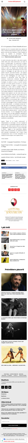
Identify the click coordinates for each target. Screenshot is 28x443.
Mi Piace (24, 167)
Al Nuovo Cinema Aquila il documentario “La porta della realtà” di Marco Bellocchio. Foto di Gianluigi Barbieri (13, 405)
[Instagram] (6, 387)
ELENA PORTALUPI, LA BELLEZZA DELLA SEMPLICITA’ (17, 260)
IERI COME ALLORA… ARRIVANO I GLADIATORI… (13, 365)
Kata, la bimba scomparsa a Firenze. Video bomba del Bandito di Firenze (18, 233)
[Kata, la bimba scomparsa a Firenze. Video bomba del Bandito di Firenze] (5, 233)
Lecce (14, 160)
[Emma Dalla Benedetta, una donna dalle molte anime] (5, 240)
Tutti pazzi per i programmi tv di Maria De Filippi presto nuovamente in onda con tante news (13, 409)
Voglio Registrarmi (13, 425)
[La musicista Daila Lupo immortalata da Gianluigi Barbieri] (14, 307)
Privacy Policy (14, 428)
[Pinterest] (15, 189)
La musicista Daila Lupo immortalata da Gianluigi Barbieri (14, 318)
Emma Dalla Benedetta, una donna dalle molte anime (17, 240)
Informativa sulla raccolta (8, 441)
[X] (12, 189)
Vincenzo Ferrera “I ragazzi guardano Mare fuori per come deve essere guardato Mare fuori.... (12, 294)
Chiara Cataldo (8, 160)
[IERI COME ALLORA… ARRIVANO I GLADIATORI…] (14, 355)
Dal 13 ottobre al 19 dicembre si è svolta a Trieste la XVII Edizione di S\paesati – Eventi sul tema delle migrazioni (20, 176)
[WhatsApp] (18, 189)
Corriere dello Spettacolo (15, 38)
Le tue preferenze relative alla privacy (14, 439)
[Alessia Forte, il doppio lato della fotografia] (5, 247)
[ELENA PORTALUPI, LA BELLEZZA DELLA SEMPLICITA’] (5, 260)
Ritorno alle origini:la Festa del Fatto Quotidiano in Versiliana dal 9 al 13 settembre (13, 413)
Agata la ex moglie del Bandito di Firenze (17, 253)
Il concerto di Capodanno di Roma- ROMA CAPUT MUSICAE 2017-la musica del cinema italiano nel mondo (7, 176)
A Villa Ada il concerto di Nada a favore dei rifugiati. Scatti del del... (12, 342)
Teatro (14, 27)
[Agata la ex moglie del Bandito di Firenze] (5, 253)
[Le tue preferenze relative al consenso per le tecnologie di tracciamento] (2, 440)
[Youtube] (9, 387)
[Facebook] (9, 189)
